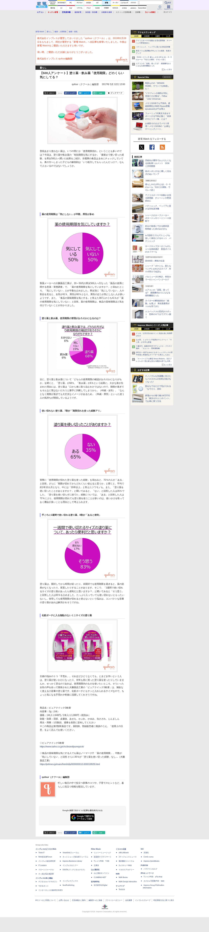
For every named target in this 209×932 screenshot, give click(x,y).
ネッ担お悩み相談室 (46, 874)
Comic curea (148, 857)
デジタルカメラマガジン (47, 882)
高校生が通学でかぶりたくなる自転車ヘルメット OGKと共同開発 (158, 163)
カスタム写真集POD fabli (154, 881)
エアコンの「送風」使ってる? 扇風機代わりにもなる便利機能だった (157, 293)
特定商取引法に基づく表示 (163, 900)
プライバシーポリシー (113, 900)
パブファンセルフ (150, 869)
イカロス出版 (121, 849)
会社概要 (128, 900)
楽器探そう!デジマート (102, 857)
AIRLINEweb (124, 853)
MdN (118, 874)
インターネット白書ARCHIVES (50, 890)
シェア (72, 93)
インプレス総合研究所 (46, 861)
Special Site (143, 77)
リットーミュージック (102, 853)
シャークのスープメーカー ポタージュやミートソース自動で (158, 218)
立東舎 (96, 865)
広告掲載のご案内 (79, 900)
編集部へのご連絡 (95, 900)
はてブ (86, 93)
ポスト (51, 93)
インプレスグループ (142, 900)
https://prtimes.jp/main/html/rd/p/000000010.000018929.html (70, 764)
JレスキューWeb (125, 865)
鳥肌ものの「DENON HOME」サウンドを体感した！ (157, 86)
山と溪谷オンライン (101, 873)
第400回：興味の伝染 (154, 261)
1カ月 (168, 36)
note (100, 93)
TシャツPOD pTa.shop (153, 877)
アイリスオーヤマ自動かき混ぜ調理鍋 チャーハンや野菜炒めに (158, 198)
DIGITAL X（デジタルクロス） (74, 870)
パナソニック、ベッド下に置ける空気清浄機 (153, 47)
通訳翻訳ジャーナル (126, 861)
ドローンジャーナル (46, 870)
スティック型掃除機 (123, 12)
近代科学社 (95, 882)
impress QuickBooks (151, 861)
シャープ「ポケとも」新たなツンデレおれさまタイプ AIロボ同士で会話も (158, 269)
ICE (142, 849)
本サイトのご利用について (45, 900)
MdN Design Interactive (128, 882)
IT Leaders (42, 865)
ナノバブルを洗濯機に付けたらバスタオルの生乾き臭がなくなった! (158, 379)
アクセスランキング (147, 32)
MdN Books (123, 877)
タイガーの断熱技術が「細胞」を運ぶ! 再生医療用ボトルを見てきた (157, 303)
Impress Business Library (72, 861)
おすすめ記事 (144, 370)
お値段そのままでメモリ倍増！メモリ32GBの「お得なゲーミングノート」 (157, 126)
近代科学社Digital (100, 885)
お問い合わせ (64, 900)
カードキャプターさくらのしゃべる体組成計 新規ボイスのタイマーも (158, 249)
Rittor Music (96, 849)
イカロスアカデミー (126, 870)
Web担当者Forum (45, 857)
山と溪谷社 (95, 870)
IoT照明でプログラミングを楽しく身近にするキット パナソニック (158, 238)
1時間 (136, 36)
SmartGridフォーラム (71, 853)
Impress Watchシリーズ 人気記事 (153, 325)
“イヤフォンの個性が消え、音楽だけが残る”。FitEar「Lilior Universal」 (157, 96)
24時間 (146, 36)
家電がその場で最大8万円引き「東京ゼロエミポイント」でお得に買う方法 (158, 398)
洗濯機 (137, 12)
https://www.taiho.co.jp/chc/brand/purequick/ (62, 746)
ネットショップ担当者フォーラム (75, 857)
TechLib (122, 889)
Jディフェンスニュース (128, 857)
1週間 (157, 36)
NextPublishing (68, 885)
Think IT (41, 853)
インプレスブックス (70, 881)
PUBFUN (144, 865)
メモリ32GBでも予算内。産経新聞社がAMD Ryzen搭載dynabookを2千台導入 (157, 106)
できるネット (43, 886)
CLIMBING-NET (100, 877)
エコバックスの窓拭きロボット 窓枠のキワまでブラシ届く (158, 314)
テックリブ (120, 886)
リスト (60, 93)
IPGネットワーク (147, 873)
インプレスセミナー (70, 865)
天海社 (146, 853)
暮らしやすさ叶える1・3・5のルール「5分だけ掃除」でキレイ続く (157, 187)
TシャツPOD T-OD (101, 861)
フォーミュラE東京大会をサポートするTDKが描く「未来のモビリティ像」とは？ (158, 116)
